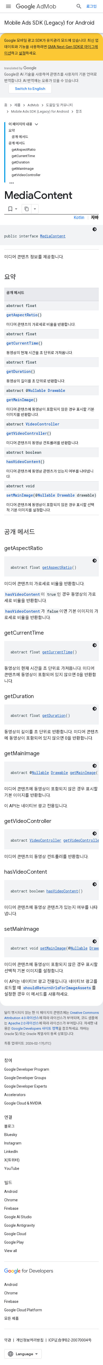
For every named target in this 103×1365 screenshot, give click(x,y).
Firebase (11, 1208)
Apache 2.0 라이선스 (23, 1023)
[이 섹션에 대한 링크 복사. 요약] (21, 277)
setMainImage (19, 495)
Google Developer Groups (25, 1078)
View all (10, 1251)
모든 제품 (11, 1318)
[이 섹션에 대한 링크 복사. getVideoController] (57, 821)
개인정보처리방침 (30, 1340)
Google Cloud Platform (23, 1310)
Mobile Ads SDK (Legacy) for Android (49, 23)
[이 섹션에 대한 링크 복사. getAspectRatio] (48, 549)
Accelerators (15, 1095)
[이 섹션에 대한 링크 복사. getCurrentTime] (49, 633)
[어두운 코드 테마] (94, 229)
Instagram (12, 1143)
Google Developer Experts (25, 1086)
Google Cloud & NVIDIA (22, 1103)
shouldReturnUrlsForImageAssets (57, 987)
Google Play (14, 1242)
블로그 (9, 1126)
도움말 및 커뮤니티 (59, 105)
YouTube (11, 1168)
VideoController (42, 424)
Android (10, 1191)
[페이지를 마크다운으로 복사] (26, 208)
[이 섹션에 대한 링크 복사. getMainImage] (45, 754)
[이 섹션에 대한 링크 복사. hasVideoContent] (52, 872)
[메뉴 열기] (8, 6)
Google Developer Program (26, 1069)
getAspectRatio (22, 314)
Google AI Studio (18, 1217)
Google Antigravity (19, 1225)
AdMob (46, 6)
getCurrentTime (22, 343)
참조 (79, 111)
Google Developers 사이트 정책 (34, 1028)
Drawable (56, 390)
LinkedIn (11, 1151)
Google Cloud (15, 1234)
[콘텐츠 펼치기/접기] (36, 124)
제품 (17, 105)
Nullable (37, 390)
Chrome (11, 1200)
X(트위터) (12, 1160)
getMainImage (19, 399)
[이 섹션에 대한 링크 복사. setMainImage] (44, 929)
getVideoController (26, 433)
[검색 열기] (79, 6)
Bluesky (10, 1135)
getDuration (18, 371)
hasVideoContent (23, 461)
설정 (22, 53)
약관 (7, 1340)
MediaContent (52, 236)
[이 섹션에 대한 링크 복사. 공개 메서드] (40, 532)
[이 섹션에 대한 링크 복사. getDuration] (39, 697)
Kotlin (79, 217)
